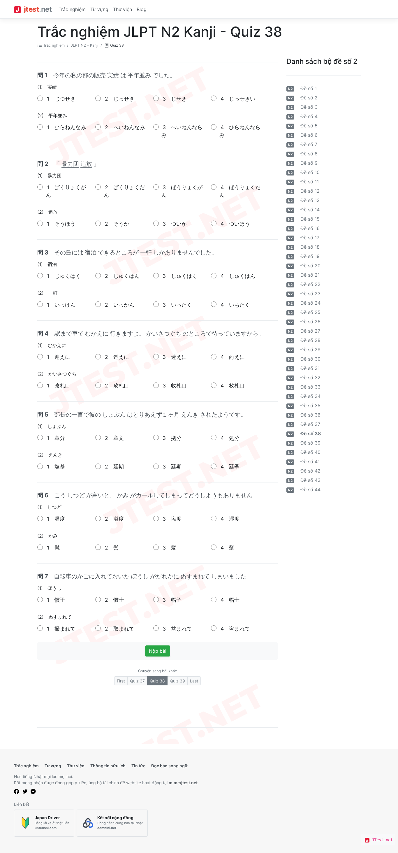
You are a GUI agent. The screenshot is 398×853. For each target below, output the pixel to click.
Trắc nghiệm (72, 9)
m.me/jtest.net (183, 782)
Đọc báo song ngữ (169, 765)
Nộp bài (157, 651)
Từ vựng (99, 9)
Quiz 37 (137, 680)
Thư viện (122, 9)
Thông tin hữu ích (108, 765)
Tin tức (138, 765)
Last (194, 680)
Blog (142, 9)
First (121, 680)
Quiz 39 (177, 680)
